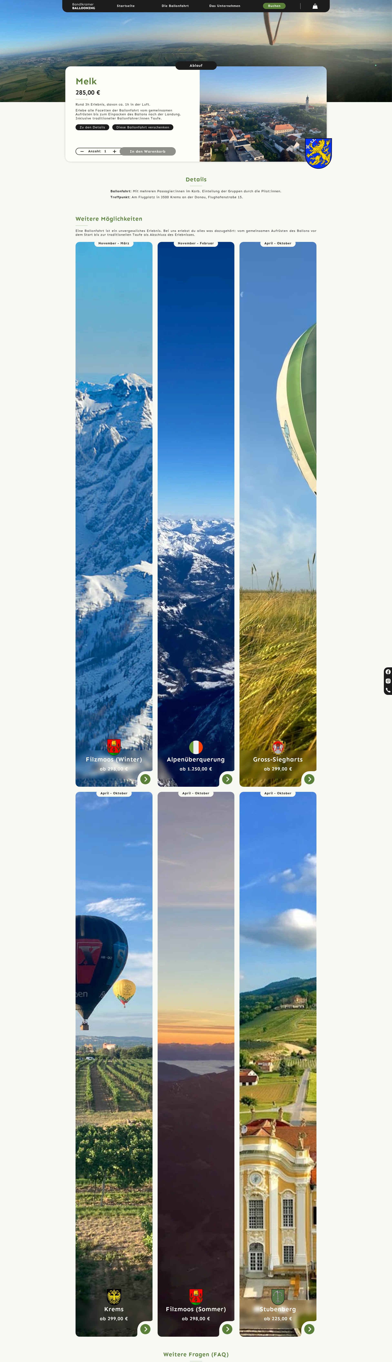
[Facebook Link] (388, 672)
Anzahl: (94, 151)
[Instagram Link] (388, 681)
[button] (315, 6)
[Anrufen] (388, 690)
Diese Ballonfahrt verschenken (142, 127)
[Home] (83, 6)
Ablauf (196, 65)
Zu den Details (92, 127)
